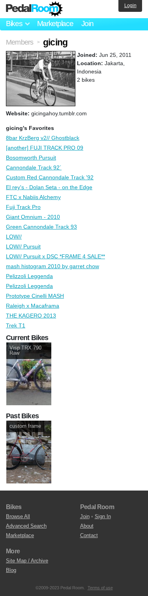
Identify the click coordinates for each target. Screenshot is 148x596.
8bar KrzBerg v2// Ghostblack (42, 138)
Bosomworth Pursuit (31, 157)
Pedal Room (34, 9)
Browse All (18, 516)
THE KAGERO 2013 (31, 315)
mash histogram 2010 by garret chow (52, 266)
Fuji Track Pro (23, 207)
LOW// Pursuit (23, 246)
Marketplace (55, 23)
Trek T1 (15, 325)
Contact (89, 535)
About (87, 526)
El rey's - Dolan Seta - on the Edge (49, 187)
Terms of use (100, 587)
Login (130, 5)
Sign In (103, 516)
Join (87, 23)
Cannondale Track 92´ (34, 167)
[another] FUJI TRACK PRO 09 (44, 148)
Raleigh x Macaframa (32, 306)
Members (19, 42)
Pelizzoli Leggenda (29, 276)
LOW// (14, 236)
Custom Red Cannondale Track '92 (50, 177)
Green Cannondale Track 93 (41, 227)
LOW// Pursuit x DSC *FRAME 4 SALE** (55, 256)
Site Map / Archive (27, 561)
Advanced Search (26, 526)
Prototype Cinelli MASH (35, 296)
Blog (11, 570)
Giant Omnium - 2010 (33, 217)
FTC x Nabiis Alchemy (33, 197)
